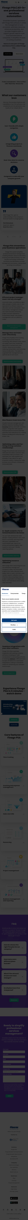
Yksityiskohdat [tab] (14, 593)
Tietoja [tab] (23, 593)
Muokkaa (13, 625)
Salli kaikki (14, 620)
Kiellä (14, 629)
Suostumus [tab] (5, 593)
